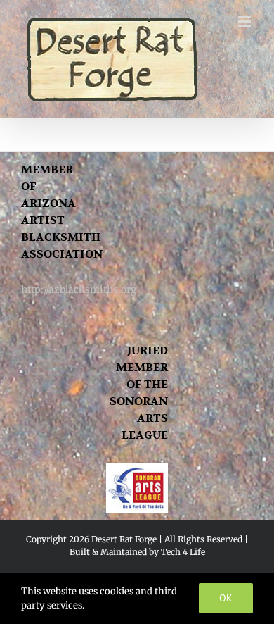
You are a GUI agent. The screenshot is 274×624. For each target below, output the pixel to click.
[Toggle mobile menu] (245, 21)
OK (226, 598)
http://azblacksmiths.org (78, 289)
